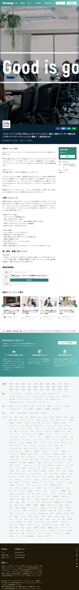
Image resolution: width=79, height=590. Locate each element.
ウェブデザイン (17, 479)
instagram (34, 482)
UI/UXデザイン (69, 507)
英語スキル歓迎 (56, 409)
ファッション (55, 451)
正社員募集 (47, 409)
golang (56, 516)
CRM (25, 448)
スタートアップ (58, 406)
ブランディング (33, 448)
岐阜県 (11, 389)
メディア (55, 439)
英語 (56, 527)
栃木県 (66, 386)
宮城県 (47, 389)
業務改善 (24, 507)
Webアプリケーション (28, 488)
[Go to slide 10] (49, 322)
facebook (19, 422)
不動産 (11, 513)
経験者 (23, 499)
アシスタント (29, 428)
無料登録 (71, 3)
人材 (34, 439)
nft (58, 519)
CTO (23, 456)
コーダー (43, 476)
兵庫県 (47, 384)
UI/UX (45, 462)
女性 (40, 533)
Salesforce (63, 454)
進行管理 (11, 485)
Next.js (23, 471)
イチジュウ (40, 536)
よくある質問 (37, 3)
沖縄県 (47, 386)
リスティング (27, 422)
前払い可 (26, 406)
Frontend (51, 471)
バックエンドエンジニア (15, 393)
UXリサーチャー (65, 522)
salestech (22, 524)
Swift (72, 465)
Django (70, 459)
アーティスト (32, 468)
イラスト (68, 462)
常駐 (52, 499)
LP (40, 482)
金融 (10, 505)
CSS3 (27, 476)
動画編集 (50, 527)
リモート (39, 437)
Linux (56, 473)
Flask (38, 524)
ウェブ (50, 488)
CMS (40, 417)
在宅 (10, 490)
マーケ (63, 431)
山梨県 (41, 389)
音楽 (54, 459)
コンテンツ (56, 442)
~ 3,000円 (11, 413)
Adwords (17, 482)
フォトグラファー (43, 402)
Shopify (37, 499)
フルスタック (64, 473)
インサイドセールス (14, 439)
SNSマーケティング (52, 505)
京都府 (17, 386)
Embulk (11, 536)
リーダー (23, 516)
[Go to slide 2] (31, 322)
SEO (52, 420)
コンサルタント (45, 451)
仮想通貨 (69, 502)
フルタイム (53, 493)
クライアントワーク (14, 428)
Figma (45, 417)
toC (39, 468)
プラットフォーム (26, 439)
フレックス (45, 493)
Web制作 (30, 490)
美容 (50, 510)
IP (25, 522)
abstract (63, 516)
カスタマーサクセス (31, 402)
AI (69, 454)
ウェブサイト (60, 482)
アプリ (18, 434)
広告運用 (11, 422)
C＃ (37, 530)
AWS (15, 417)
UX (72, 439)
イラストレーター (45, 459)
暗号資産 (70, 519)
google (30, 516)
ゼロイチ (46, 485)
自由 (45, 488)
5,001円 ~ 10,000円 (33, 413)
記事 (10, 465)
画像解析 (28, 505)
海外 (71, 473)
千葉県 (11, 386)
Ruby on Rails (12, 462)
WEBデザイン (12, 442)
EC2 (65, 428)
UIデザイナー (30, 524)
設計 (23, 530)
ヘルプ (3, 552)
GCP (68, 468)
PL (10, 510)
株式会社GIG (6, 129)
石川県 (66, 389)
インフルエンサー (20, 513)
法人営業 (57, 431)
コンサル (58, 471)
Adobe (36, 459)
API (33, 496)
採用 (69, 431)
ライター (32, 420)
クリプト (11, 522)
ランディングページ (49, 482)
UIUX (10, 437)
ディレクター (49, 434)
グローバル (24, 459)
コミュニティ (22, 490)
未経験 (57, 476)
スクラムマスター (31, 456)
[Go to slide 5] (38, 322)
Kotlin (15, 505)
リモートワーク (55, 437)
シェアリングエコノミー (15, 445)
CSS (10, 431)
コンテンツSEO (20, 493)
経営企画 (37, 451)
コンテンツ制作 (25, 482)
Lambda (16, 516)
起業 (18, 456)
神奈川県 (66, 384)
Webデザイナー (51, 465)
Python (29, 454)
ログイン (60, 3)
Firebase (58, 468)
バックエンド (23, 437)
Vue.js (51, 462)
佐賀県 (53, 386)
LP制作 (24, 510)
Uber (25, 445)
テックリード (41, 456)
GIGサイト (4, 566)
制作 (61, 505)
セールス (27, 396)
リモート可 (18, 406)
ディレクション (13, 425)
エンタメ (11, 468)
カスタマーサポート (14, 459)
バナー (50, 445)
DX (20, 448)
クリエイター (59, 499)
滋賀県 (41, 386)
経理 (41, 519)
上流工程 (29, 527)
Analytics (37, 479)
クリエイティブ (42, 445)
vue (63, 488)
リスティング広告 (64, 479)
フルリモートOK (40, 406)
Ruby (18, 468)
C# (35, 465)
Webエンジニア (65, 496)
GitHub (17, 507)
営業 (72, 437)
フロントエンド (46, 422)
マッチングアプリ (58, 533)
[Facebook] (76, 564)
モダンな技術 (22, 462)
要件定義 (36, 527)
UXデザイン (65, 437)
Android (71, 471)
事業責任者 (56, 496)
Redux (11, 502)
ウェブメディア (28, 479)
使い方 (29, 3)
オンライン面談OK (28, 409)
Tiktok (22, 527)
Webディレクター (39, 425)
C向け (44, 468)
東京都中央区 (7, 140)
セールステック (13, 524)
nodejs (17, 502)
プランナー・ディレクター (15, 396)
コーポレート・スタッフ (54, 396)
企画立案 (47, 437)
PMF (61, 445)
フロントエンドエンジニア (24, 399)
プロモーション (27, 465)
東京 (72, 513)
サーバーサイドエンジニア (15, 451)
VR (39, 465)
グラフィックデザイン (14, 488)
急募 (32, 406)
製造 (18, 530)
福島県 (59, 386)
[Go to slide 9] (47, 322)
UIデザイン (67, 425)
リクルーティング (31, 533)
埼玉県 (29, 384)
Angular (67, 505)
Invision (66, 417)
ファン (66, 499)
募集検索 (22, 3)
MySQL (69, 476)
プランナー (57, 434)
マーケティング (28, 393)
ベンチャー (21, 442)
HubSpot (64, 456)
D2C (60, 510)
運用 (16, 437)
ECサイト (30, 499)
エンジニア (32, 437)
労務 (15, 420)
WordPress (33, 417)
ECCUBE (66, 513)
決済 (23, 496)
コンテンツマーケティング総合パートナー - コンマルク (28, 575)
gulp (16, 519)
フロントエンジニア (14, 496)
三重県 (53, 389)
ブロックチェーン (31, 513)
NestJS (52, 513)
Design (23, 502)
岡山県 (17, 389)
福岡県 (41, 384)
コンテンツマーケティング (29, 434)
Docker (21, 417)
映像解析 (43, 505)
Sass (28, 485)
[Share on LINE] (74, 128)
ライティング (45, 420)
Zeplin (71, 417)
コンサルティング (46, 454)
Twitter (43, 516)
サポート (38, 428)
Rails (33, 493)
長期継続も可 (31, 462)
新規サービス (28, 451)
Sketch (51, 417)
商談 (23, 533)
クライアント (40, 496)
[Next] (75, 305)
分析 (18, 499)
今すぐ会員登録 (68, 342)
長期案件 (67, 406)
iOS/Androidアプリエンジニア (16, 402)
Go (64, 468)
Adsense (37, 516)
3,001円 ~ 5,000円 (21, 413)
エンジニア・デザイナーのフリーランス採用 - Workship (19, 571)
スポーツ (46, 490)
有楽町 (16, 527)
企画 (10, 473)
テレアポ (42, 448)
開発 (71, 482)
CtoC (70, 442)
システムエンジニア (39, 522)
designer (47, 519)
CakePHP (50, 476)
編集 (15, 431)
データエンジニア (13, 454)
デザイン (48, 425)
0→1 (39, 485)
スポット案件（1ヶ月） (15, 409)
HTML (70, 428)
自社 (68, 488)
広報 (44, 393)
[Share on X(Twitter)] (63, 128)
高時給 (39, 462)
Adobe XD (58, 417)
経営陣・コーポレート (56, 399)
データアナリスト (46, 524)
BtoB (56, 445)
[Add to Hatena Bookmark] (68, 128)
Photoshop (55, 422)
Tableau (62, 524)
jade (32, 519)
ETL (17, 536)
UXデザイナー (54, 522)
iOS (67, 465)
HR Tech (64, 442)
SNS (32, 431)
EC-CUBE (58, 513)
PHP (10, 417)
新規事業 (49, 406)
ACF (69, 516)
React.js (36, 471)
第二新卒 (11, 493)
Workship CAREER (19, 557)
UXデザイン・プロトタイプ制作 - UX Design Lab (21, 566)
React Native (45, 499)
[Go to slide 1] (29, 322)
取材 (38, 420)
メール (33, 485)
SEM (10, 482)
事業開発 (29, 442)
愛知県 (53, 384)
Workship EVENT (19, 552)
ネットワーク (17, 510)
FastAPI (55, 524)
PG (70, 527)
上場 (68, 524)
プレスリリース (54, 490)
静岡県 (23, 386)
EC (10, 479)
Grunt (10, 519)
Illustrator (63, 422)
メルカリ (51, 468)
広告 (50, 442)
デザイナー (37, 393)
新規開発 (63, 490)
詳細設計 (11, 530)
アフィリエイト (20, 485)
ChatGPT (48, 536)
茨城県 (23, 384)
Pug (37, 519)
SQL (55, 510)
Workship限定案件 (30, 536)
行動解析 (35, 505)
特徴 (16, 3)
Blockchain (19, 522)
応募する (29, 280)
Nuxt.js (21, 505)
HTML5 (21, 476)
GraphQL (11, 471)
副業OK (11, 406)
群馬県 (29, 389)
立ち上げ (62, 439)
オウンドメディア (23, 431)
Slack (38, 422)
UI (33, 422)
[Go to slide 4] (35, 322)
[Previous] (3, 305)
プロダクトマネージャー (36, 473)
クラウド (48, 439)
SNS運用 (11, 499)
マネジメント (17, 465)
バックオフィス (23, 420)
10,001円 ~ (44, 413)
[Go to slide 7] (42, 322)
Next (18, 471)
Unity (64, 459)
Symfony (42, 507)
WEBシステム (30, 530)
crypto (63, 519)
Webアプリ (60, 465)
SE (48, 522)
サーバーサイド (59, 462)
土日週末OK (39, 409)
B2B (63, 476)
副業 (10, 420)
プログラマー (63, 527)
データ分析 (55, 479)
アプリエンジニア (52, 507)
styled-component (42, 513)
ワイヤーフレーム (33, 510)
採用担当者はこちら (49, 3)
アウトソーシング (33, 507)
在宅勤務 (57, 488)
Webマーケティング (61, 420)
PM (27, 417)
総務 (57, 448)
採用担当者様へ (5, 555)
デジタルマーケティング (53, 456)
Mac (10, 516)
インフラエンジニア (38, 399)
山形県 (59, 384)
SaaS (70, 456)
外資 (31, 459)
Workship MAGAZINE (20, 555)
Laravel (59, 428)
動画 (35, 442)
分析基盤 (67, 533)
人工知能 (11, 456)
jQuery (11, 507)
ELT (22, 536)
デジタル (36, 454)
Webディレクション (47, 502)
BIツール (60, 485)
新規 (69, 490)
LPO (28, 493)
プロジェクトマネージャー (38, 396)
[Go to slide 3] (33, 322)
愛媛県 (35, 386)
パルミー (48, 496)
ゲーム (37, 502)
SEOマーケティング (14, 533)
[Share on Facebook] (58, 128)
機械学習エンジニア (59, 502)
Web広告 (71, 420)
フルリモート (32, 445)
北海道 (29, 386)
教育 (59, 459)
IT (66, 445)
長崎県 (23, 389)
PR (68, 439)
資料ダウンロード (6, 557)
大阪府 (17, 384)
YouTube (50, 516)
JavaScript (55, 454)
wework (70, 493)
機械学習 (23, 454)
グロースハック (45, 479)
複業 (38, 493)
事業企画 (63, 451)
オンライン (62, 530)
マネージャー (44, 530)
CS (15, 490)
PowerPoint (43, 510)
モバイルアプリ (47, 533)
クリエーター (42, 442)
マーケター (66, 434)
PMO (10, 527)
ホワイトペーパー (57, 425)
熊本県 (59, 389)
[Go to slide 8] (45, 322)
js (66, 482)
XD (22, 428)
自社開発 (53, 485)
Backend (24, 468)
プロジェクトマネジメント (20, 473)
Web (51, 473)
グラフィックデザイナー (26, 425)
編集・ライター (67, 396)
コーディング (35, 476)
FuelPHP (39, 488)
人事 (47, 399)
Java (28, 496)
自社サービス (48, 431)
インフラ (40, 439)
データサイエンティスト (54, 393)
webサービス (62, 493)
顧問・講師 (12, 399)
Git (43, 428)
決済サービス (53, 530)
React (29, 471)
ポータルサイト (13, 476)
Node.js (61, 507)
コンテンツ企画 (13, 448)
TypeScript (43, 471)
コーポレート (50, 448)
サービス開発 (67, 510)
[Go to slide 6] (40, 322)
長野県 (35, 389)
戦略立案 (70, 530)
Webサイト (38, 490)
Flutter (64, 471)
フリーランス (39, 431)
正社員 (30, 522)
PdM (46, 473)
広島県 (35, 384)
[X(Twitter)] (76, 566)
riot (21, 519)
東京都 (11, 384)
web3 (54, 519)
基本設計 (43, 527)
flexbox (26, 519)
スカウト (11, 434)
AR (43, 465)
